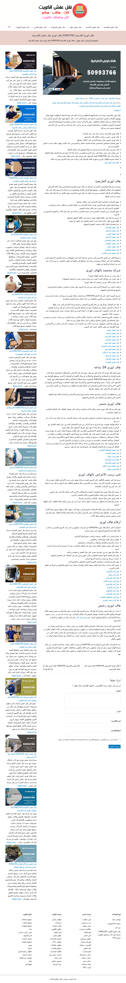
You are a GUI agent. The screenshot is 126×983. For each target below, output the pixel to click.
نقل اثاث (112, 103)
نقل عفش (79, 98)
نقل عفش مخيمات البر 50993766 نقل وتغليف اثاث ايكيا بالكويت (22, 698)
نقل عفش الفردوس (111, 343)
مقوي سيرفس (85, 939)
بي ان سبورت (86, 923)
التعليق (118, 691)
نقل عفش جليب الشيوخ (110, 346)
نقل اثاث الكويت (89, 103)
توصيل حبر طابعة (25, 958)
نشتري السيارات (55, 939)
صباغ (30, 948)
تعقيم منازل (57, 935)
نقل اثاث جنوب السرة (111, 600)
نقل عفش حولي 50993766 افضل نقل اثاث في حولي (22, 755)
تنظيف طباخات (55, 945)
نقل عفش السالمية (112, 250)
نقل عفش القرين (40, 27)
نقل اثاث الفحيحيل (112, 594)
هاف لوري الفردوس (111, 162)
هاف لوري (111, 106)
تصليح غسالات (26, 919)
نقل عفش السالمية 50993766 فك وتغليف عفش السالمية (24, 235)
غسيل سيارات (26, 939)
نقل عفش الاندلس (112, 340)
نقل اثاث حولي (113, 575)
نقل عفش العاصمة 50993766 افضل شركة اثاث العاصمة (23, 72)
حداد (30, 929)
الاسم (118, 711)
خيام (30, 961)
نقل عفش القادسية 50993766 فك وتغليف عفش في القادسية (24, 808)
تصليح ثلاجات (27, 923)
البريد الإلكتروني (115, 721)
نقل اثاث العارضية (101, 103)
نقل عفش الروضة (112, 231)
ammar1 (112, 98)
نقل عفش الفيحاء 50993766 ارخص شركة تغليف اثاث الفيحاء (23, 468)
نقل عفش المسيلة (112, 356)
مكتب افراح (57, 926)
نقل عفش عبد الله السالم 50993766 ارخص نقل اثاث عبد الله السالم (23, 865)
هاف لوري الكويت (85, 106)
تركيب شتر (87, 961)
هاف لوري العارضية (100, 106)
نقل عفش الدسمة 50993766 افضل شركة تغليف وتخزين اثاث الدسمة (23, 125)
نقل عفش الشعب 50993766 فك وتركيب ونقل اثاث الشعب (24, 295)
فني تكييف (57, 932)
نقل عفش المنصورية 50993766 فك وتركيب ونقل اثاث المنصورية (23, 352)
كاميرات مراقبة (85, 945)
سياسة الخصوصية (114, 923)
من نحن (118, 927)
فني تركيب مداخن (25, 932)
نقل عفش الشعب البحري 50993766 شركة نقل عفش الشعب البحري (23, 179)
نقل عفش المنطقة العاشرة (109, 450)
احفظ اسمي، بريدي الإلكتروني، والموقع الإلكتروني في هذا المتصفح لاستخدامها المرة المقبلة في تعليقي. (88, 739)
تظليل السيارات (55, 951)
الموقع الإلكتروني (116, 730)
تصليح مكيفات (26, 942)
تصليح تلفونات (26, 926)
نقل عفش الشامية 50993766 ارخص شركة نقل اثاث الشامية (23, 525)
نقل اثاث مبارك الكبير (111, 581)
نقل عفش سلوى (113, 330)
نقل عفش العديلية (112, 227)
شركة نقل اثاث (81, 617)
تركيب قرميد (27, 955)
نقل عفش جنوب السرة (110, 253)
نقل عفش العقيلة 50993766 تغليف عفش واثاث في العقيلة (23, 645)
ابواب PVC (87, 967)
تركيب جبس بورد (55, 955)
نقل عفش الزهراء (112, 333)
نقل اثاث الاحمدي (112, 571)
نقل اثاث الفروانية (112, 578)
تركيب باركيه (86, 958)
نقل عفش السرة (113, 234)
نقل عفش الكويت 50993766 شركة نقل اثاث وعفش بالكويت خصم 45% (109, 934)
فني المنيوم (28, 935)
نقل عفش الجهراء (22, 27)
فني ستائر (57, 958)
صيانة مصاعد (86, 964)
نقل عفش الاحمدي (92, 27)
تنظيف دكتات (56, 942)
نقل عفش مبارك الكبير (110, 352)
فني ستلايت (86, 919)
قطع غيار (28, 964)
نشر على (98, 98)
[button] (103, 27)
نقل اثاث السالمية (112, 591)
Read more (21, 102)
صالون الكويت (56, 929)
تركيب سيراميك (85, 955)
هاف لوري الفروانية (112, 459)
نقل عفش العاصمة (111, 27)
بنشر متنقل (87, 926)
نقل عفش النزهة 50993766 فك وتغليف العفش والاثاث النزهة (21, 409)
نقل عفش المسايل (112, 359)
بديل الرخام (57, 964)
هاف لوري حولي (113, 456)
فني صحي (87, 935)
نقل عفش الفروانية (58, 27)
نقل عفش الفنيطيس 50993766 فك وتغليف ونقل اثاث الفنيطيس (23, 585)
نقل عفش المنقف (112, 243)
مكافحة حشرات (85, 929)
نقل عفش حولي (75, 27)
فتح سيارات (86, 951)
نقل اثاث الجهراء (113, 587)
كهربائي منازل (86, 942)
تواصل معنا (117, 919)
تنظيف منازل (56, 919)
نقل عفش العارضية (67, 103)
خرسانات (58, 923)
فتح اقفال (87, 932)
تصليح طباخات (56, 948)
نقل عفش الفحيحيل (111, 240)
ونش (30, 945)
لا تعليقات (117, 110)
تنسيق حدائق (56, 961)
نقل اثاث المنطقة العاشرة (109, 597)
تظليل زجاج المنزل (25, 951)
